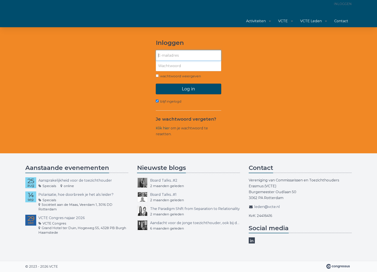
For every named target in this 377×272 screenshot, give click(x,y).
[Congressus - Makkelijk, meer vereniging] (338, 266)
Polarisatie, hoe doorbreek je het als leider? (75, 195)
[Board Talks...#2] (142, 182)
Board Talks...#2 (163, 180)
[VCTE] (47, 14)
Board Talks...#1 (163, 195)
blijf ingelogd (170, 101)
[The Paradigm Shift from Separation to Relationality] (142, 211)
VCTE (283, 21)
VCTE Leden (311, 21)
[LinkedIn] (252, 240)
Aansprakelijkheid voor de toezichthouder (75, 180)
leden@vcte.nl (267, 207)
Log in (188, 88)
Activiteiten (256, 21)
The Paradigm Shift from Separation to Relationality (195, 209)
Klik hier (163, 128)
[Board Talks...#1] (142, 196)
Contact (341, 21)
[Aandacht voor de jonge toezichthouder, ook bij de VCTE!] (142, 225)
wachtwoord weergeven (180, 76)
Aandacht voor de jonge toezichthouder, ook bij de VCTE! (195, 223)
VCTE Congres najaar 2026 (61, 218)
